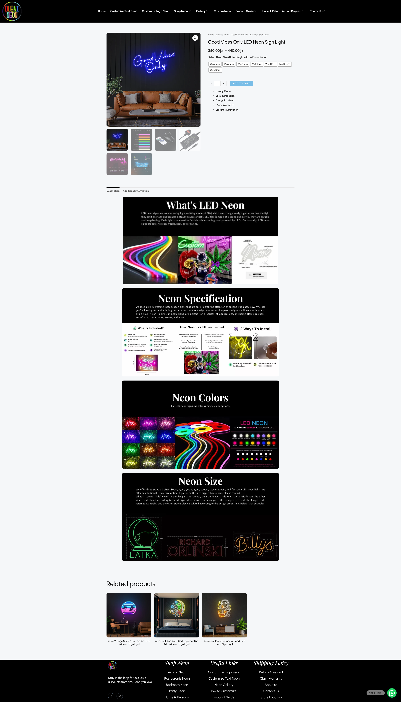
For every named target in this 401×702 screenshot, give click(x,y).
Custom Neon (222, 11)
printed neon (222, 34)
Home (102, 11)
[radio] (215, 64)
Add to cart (241, 83)
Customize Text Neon (123, 11)
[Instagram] (120, 696)
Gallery (201, 11)
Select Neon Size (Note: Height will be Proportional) (237, 57)
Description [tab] (113, 190)
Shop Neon (181, 11)
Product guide (245, 11)
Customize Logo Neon (155, 11)
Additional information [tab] (136, 190)
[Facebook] (111, 696)
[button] (195, 38)
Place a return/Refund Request (281, 11)
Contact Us (316, 11)
